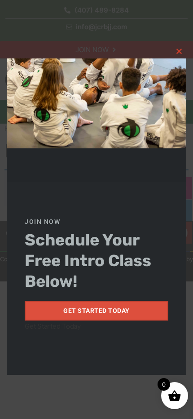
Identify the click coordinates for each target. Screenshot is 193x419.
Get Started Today (96, 310)
